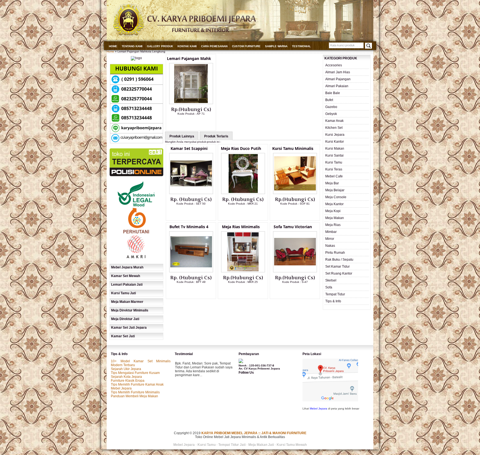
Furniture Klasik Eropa (127, 381)
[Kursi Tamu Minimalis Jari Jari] (295, 193)
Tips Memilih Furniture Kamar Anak (137, 384)
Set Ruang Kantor (338, 273)
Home (113, 46)
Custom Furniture (246, 46)
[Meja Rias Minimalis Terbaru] (243, 271)
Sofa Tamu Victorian (293, 226)
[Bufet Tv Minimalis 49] (191, 271)
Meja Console (335, 197)
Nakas (330, 246)
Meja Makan (334, 218)
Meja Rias (333, 225)
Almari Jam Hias (337, 72)
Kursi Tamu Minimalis (292, 148)
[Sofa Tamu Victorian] (295, 271)
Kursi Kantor (334, 142)
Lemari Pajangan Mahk (189, 58)
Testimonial (301, 46)
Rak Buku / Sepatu (339, 260)
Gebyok (331, 114)
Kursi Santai (334, 155)
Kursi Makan (334, 148)
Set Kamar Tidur (337, 266)
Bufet (329, 100)
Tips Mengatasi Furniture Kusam (135, 373)
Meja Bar (332, 183)
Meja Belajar (334, 190)
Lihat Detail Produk (195, 122)
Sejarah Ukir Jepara (126, 369)
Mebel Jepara (121, 388)
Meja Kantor (334, 204)
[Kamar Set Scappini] (191, 193)
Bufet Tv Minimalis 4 (188, 226)
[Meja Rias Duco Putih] (243, 193)
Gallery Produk (160, 46)
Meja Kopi (333, 211)
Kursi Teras (333, 169)
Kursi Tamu (333, 162)
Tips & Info (333, 301)
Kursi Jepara (334, 135)
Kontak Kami (187, 46)
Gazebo (331, 107)
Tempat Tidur (335, 294)
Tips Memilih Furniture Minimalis (135, 392)
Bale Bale (332, 93)
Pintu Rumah (335, 253)
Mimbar (331, 232)
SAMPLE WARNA (276, 46)
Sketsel (330, 280)
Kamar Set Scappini (189, 148)
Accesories (333, 65)
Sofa (328, 287)
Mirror (329, 239)
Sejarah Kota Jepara (126, 377)
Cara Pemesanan (214, 46)
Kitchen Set (333, 128)
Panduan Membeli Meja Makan (134, 396)
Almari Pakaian (336, 86)
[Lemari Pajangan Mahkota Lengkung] (191, 103)
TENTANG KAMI (132, 46)
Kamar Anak (334, 121)
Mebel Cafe (334, 176)
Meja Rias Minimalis (241, 226)
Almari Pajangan (338, 79)
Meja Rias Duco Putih (241, 148)
